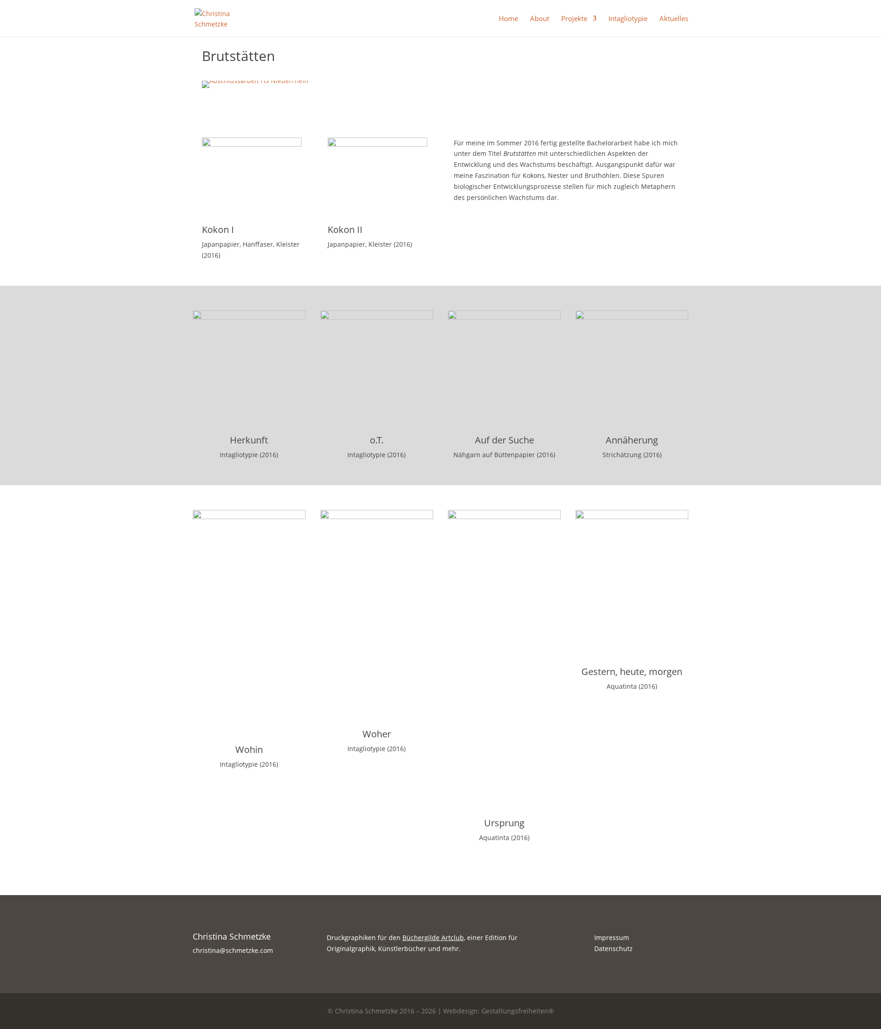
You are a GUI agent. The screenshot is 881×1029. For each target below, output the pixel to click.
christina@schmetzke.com (233, 950)
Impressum (611, 937)
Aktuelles (673, 19)
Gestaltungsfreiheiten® (517, 1011)
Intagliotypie (627, 19)
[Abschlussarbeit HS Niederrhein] (255, 87)
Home (508, 19)
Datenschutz (613, 948)
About (539, 19)
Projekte (574, 19)
